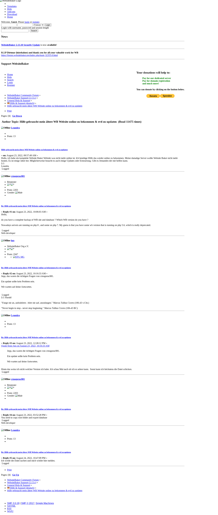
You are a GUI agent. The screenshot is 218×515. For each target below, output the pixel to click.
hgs (12, 240)
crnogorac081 (18, 176)
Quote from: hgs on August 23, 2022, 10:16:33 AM (25, 346)
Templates (12, 6)
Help (9, 9)
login (27, 22)
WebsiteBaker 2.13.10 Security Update (20, 45)
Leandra (15, 127)
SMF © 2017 (27, 503)
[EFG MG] (18, 257)
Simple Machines (45, 503)
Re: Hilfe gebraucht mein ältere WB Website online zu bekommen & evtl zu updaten (36, 206)
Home (10, 17)
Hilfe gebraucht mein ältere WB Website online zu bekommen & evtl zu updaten (34, 150)
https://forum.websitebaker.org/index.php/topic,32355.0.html (29, 55)
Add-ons (11, 11)
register (35, 22)
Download (12, 14)
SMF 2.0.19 (13, 503)
